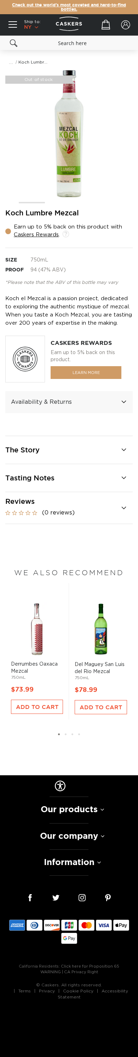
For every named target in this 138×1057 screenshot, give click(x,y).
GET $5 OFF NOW (103, 541)
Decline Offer (103, 552)
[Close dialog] (134, 493)
